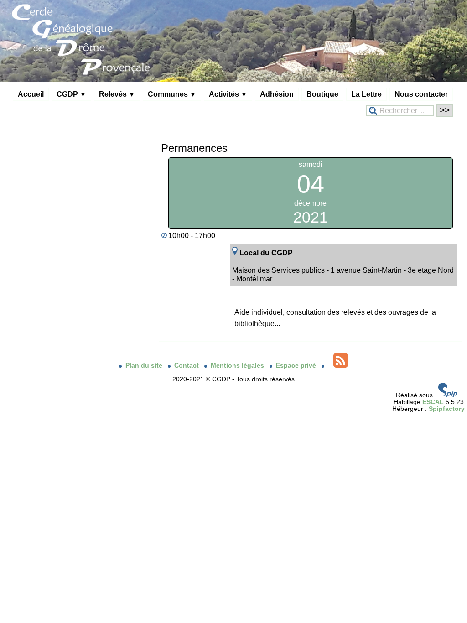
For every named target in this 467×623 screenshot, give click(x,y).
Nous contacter (421, 94)
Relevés (117, 94)
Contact (187, 365)
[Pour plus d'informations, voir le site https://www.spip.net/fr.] (448, 395)
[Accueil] (233, 79)
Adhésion (277, 94)
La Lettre (366, 94)
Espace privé (297, 365)
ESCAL (433, 402)
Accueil (31, 94)
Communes (172, 94)
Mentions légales (238, 365)
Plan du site (144, 365)
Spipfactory (447, 408)
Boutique (322, 94)
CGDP (71, 94)
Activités (228, 94)
